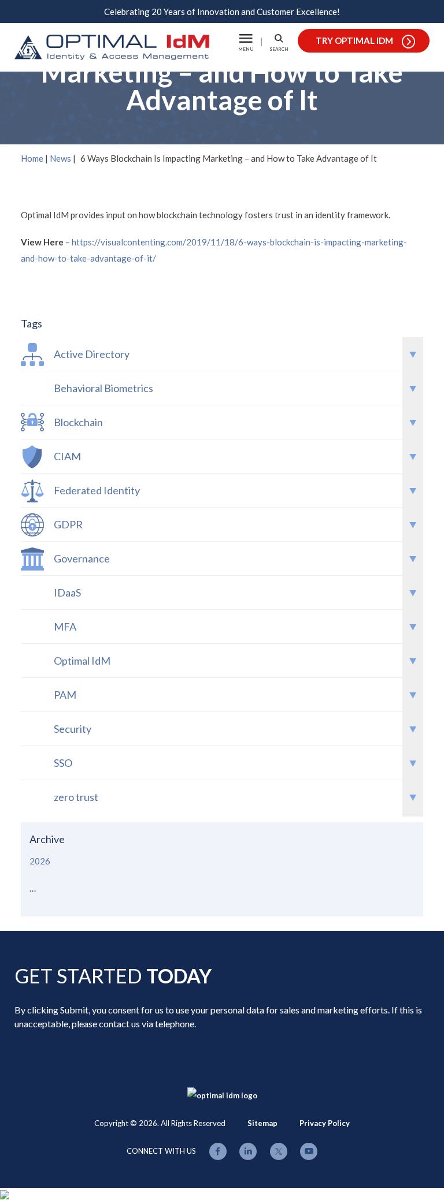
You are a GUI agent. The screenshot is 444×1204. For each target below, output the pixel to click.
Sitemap (262, 1123)
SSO (63, 762)
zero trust (76, 797)
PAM (65, 694)
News (60, 158)
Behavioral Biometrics (103, 388)
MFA (65, 626)
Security (72, 728)
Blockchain (78, 422)
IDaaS (67, 592)
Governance (82, 558)
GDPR (68, 524)
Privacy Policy (324, 1123)
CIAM (67, 456)
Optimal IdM (82, 660)
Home (32, 158)
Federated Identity (97, 490)
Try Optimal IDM (354, 40)
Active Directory (92, 354)
